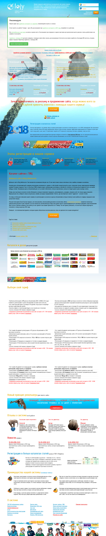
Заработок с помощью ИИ (16, 38)
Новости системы (12, 506)
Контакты (10, 515)
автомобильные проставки (18, 32)
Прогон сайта (33, 504)
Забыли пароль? (88, 14)
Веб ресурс (33, 510)
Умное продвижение (35, 513)
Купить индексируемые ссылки (19, 44)
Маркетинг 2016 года (36, 506)
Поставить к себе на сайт (53, 55)
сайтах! (53, 117)
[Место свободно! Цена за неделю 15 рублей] (26, 281)
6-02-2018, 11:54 (73, 442)
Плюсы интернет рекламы (60, 506)
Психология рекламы (59, 510)
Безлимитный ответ (58, 511)
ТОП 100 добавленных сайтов (15, 504)
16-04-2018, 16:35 (44, 442)
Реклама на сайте (58, 515)
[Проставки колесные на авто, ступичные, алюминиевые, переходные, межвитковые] (40, 523)
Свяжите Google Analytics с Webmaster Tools (24, 226)
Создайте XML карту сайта (19, 230)
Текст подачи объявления (60, 513)
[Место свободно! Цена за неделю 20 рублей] (53, 148)
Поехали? (66, 165)
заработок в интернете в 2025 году (51, 28)
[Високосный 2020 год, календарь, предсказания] (71, 523)
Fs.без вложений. (36, 53)
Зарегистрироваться (12, 508)
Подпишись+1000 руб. (48, 53)
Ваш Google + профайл (18, 225)
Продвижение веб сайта (36, 511)
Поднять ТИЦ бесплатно (36, 515)
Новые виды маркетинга (60, 508)
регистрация (53, 109)
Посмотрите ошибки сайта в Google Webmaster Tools (26, 223)
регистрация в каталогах (74, 202)
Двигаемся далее (18, 164)
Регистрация (89, 12)
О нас (8, 510)
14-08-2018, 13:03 (14, 442)
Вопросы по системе (12, 513)
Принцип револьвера (81, 504)
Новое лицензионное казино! (84, 53)
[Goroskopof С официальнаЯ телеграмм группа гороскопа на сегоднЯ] (87, 526)
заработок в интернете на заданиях (28, 24)
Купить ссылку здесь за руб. (53, 50)
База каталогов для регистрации (16, 511)
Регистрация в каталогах (89, 527)
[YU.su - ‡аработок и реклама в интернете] (95, 526)
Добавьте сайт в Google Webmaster (21, 228)
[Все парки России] (79, 526)
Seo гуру (32, 508)
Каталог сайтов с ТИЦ (22, 236)
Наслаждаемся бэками (91, 164)
